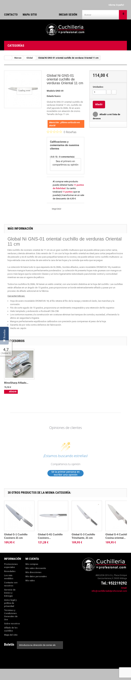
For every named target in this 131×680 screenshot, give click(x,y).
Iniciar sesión (68, 14)
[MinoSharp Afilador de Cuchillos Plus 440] (19, 364)
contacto (11, 14)
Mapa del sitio (11, 635)
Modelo (51, 91)
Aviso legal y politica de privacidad (10, 603)
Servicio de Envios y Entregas (10, 593)
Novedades (10, 571)
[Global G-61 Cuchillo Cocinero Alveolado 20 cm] (53, 516)
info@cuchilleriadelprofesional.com (109, 591)
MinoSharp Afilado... (16, 382)
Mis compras (31, 564)
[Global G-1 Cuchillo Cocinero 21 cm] (19, 516)
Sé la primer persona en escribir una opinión (65, 473)
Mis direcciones (33, 572)
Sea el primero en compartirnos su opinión (65, 162)
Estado (50, 96)
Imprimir (56, 209)
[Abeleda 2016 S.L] (65, 30)
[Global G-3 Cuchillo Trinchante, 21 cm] (87, 516)
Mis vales (30, 580)
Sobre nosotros (12, 623)
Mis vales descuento (35, 568)
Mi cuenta (32, 558)
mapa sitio (30, 14)
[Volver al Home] (7, 58)
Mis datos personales (36, 576)
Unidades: (98, 87)
